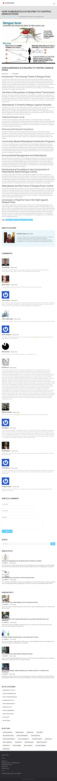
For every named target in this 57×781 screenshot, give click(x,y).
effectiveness (17, 745)
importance (6, 748)
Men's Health (7, 707)
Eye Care (6, 717)
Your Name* (5, 504)
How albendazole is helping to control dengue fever (18, 577)
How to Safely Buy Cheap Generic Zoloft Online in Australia (20, 602)
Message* (4, 517)
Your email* (5, 510)
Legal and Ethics (8, 713)
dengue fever (23, 219)
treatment (40, 732)
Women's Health (8, 700)
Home (3, 16)
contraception (35, 735)
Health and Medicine (9, 693)
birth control (28, 745)
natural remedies (40, 745)
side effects (6, 745)
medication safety (42, 742)
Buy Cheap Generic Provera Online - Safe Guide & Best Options (20, 637)
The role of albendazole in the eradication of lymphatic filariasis (21, 561)
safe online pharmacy (9, 738)
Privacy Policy (5, 768)
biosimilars (18, 742)
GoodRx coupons (37, 738)
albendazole (10, 219)
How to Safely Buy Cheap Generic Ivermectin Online (17, 654)
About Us (4, 761)
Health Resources (9, 703)
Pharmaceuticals (9, 690)
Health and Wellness (10, 696)
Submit (7, 531)
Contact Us (5, 766)
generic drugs (20, 732)
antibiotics (48, 738)
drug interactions (8, 735)
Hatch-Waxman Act (23, 738)
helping (30, 219)
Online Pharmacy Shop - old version (11, 773)
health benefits (7, 742)
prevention (30, 732)
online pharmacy (7, 732)
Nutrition (6, 720)
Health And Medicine (12, 16)
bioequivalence (29, 742)
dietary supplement (22, 735)
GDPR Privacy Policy (7, 764)
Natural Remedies (8, 710)
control (16, 219)
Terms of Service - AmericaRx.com (10, 762)
